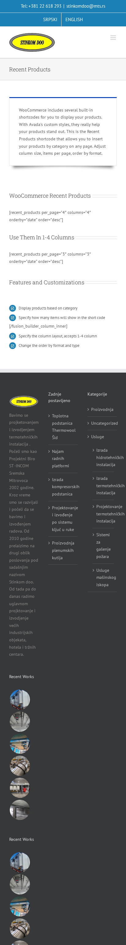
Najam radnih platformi (60, 459)
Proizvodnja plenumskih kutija (63, 550)
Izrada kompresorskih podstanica (63, 487)
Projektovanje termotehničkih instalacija (103, 514)
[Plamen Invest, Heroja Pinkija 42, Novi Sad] (19, 810)
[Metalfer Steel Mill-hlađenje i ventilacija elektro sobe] (19, 700)
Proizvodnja (102, 409)
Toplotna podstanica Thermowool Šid (63, 426)
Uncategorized (102, 423)
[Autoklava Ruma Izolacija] (19, 766)
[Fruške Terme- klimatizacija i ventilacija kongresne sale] (19, 744)
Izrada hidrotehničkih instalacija (103, 457)
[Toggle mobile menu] (113, 37)
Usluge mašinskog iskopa (103, 577)
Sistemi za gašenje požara (103, 545)
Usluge (97, 436)
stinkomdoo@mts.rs (85, 6)
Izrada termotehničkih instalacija (103, 485)
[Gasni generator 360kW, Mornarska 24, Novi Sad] (19, 788)
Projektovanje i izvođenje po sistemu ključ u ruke (63, 518)
